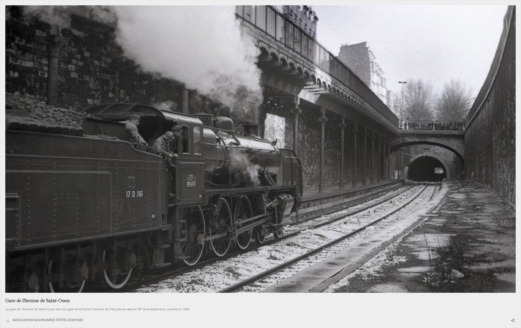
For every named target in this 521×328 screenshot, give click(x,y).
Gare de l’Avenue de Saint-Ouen (37, 300)
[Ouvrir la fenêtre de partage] (513, 319)
